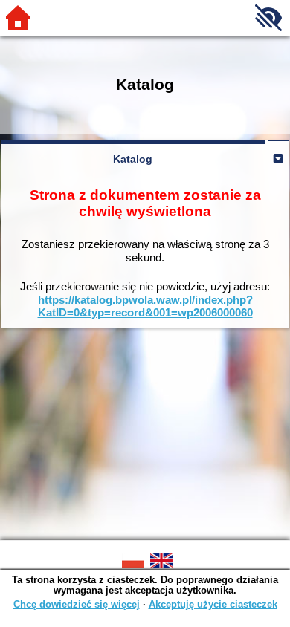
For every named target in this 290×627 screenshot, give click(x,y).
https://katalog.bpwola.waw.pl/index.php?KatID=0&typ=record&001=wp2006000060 (145, 306)
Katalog (132, 159)
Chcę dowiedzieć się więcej (76, 604)
